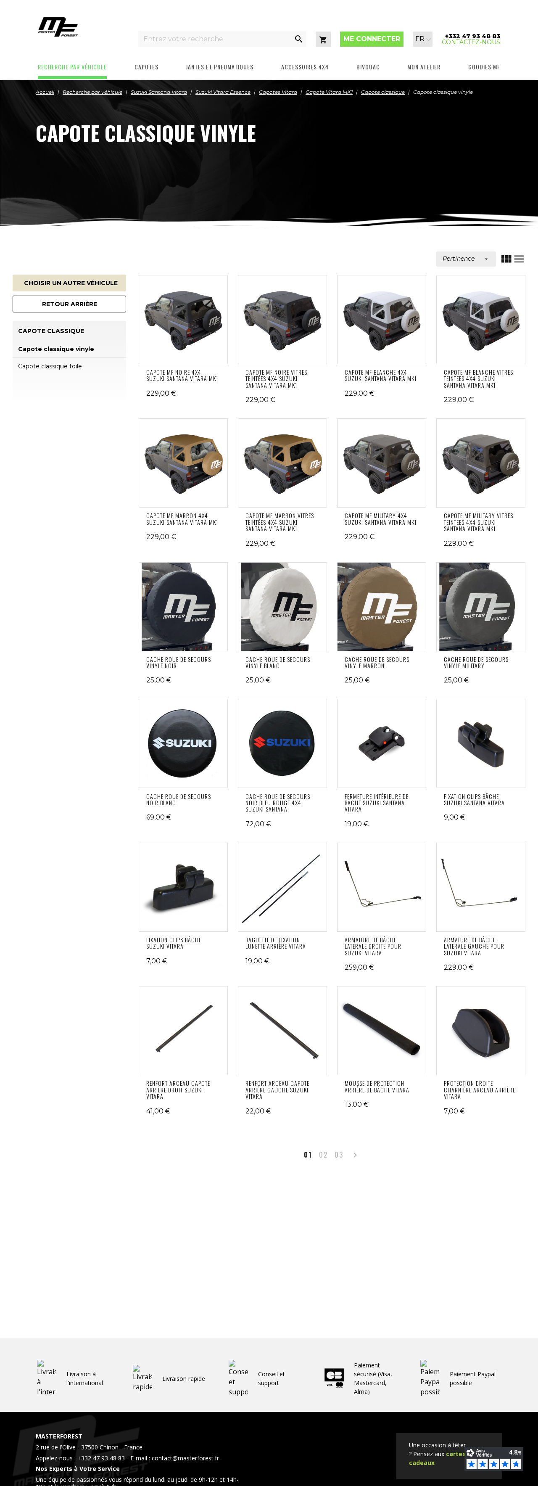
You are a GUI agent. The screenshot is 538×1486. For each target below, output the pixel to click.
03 (339, 1155)
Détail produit (183, 319)
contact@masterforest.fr (185, 1458)
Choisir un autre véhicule (71, 283)
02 (323, 1155)
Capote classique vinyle (56, 349)
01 (308, 1155)
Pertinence (466, 258)
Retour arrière (69, 304)
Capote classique (51, 331)
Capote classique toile (50, 366)
